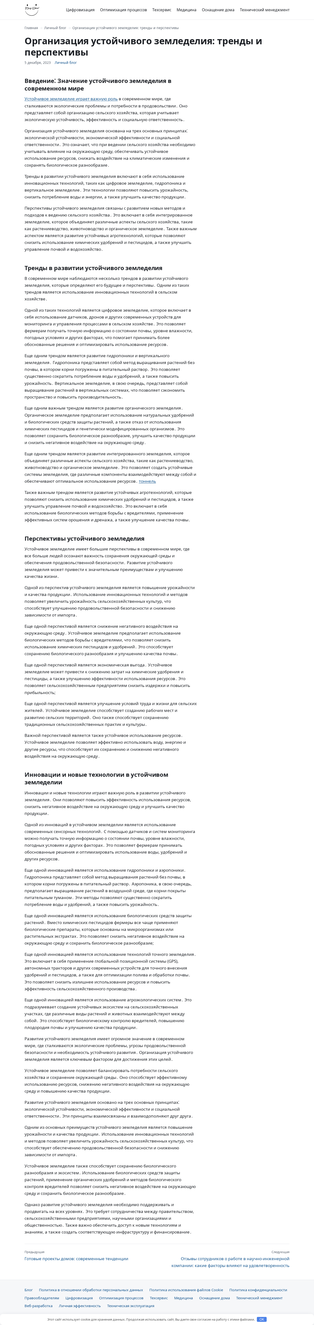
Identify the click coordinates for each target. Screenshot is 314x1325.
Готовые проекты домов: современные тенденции (76, 1255)
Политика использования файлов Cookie (186, 1289)
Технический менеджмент (264, 9)
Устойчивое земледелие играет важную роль (71, 99)
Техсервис (161, 9)
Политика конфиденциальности (258, 1289)
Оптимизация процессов (123, 9)
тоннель (147, 481)
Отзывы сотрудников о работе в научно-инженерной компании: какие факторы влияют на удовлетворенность (230, 1259)
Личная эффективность (80, 1305)
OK (262, 1319)
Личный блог (55, 27)
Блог (29, 1289)
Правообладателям (42, 1297)
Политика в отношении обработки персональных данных (91, 1289)
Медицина (186, 9)
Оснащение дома (218, 9)
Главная (31, 27)
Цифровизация (80, 9)
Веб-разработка (38, 1305)
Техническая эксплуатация (130, 1305)
